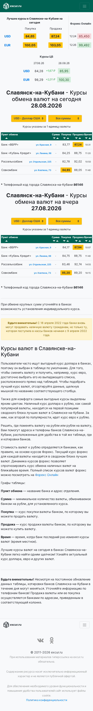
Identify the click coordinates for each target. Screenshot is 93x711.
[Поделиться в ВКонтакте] (40, 640)
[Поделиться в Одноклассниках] (51, 640)
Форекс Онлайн (46, 475)
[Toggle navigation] (85, 6)
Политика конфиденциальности (46, 700)
